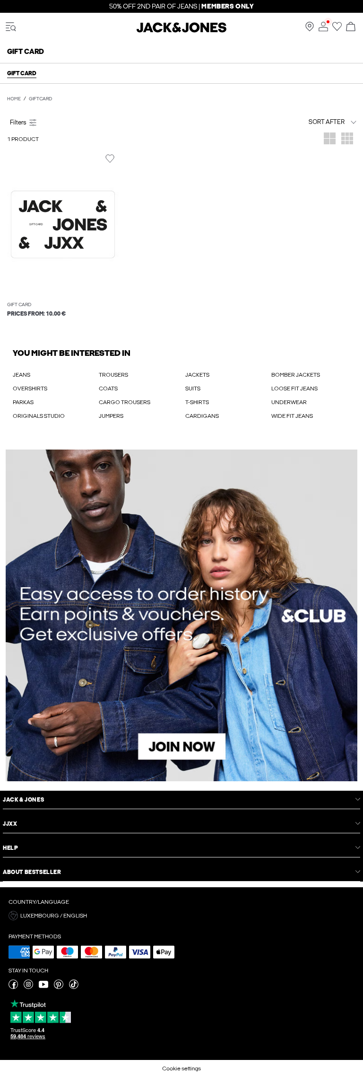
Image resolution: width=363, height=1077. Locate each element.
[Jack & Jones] (181, 30)
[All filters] (92, 122)
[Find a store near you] (309, 29)
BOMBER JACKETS (295, 374)
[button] (63, 224)
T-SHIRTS (197, 402)
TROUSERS (113, 374)
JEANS (21, 374)
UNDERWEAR (289, 402)
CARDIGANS (202, 416)
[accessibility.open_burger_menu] (11, 27)
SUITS (192, 388)
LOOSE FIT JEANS (294, 388)
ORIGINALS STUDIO (39, 416)
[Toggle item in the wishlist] (110, 158)
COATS (108, 388)
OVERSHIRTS (30, 388)
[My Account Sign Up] (181, 616)
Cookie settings (181, 1068)
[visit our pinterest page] (58, 987)
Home (14, 99)
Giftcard (40, 99)
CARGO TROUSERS (124, 402)
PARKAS (23, 402)
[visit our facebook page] (13, 987)
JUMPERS (111, 416)
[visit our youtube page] (43, 987)
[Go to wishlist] (337, 29)
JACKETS (197, 374)
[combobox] (308, 122)
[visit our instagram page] (28, 987)
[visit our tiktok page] (73, 987)
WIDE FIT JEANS (292, 416)
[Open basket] (350, 27)
